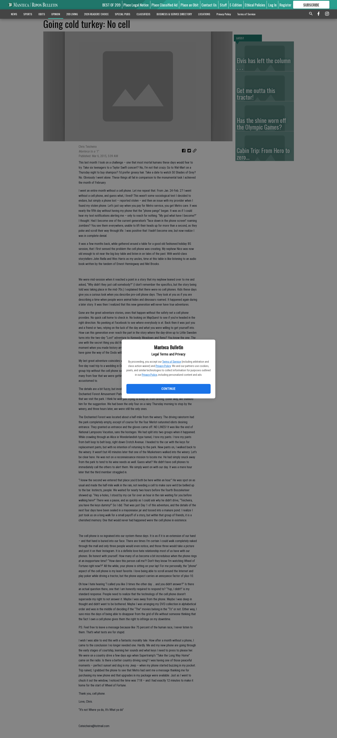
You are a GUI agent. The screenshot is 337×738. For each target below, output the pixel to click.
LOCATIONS (204, 14)
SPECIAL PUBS (122, 14)
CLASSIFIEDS (143, 14)
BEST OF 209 (111, 4)
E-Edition (236, 4)
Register (285, 4)
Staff (223, 4)
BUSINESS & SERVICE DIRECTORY (174, 14)
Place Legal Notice (136, 4)
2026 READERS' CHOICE (96, 14)
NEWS (14, 14)
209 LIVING (72, 14)
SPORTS (27, 14)
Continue (168, 389)
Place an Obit (190, 4)
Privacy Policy (163, 366)
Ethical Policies (255, 4)
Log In (272, 4)
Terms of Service (171, 361)
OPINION (55, 14)
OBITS (41, 14)
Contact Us (209, 4)
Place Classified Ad (164, 4)
